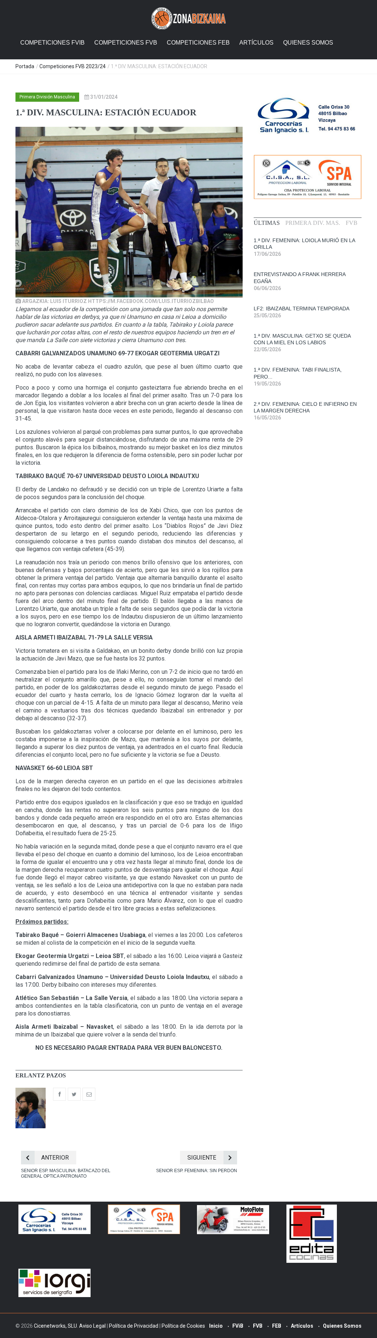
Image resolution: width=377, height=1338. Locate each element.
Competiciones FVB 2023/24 (72, 66)
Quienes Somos (308, 42)
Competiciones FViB (52, 42)
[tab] (267, 223)
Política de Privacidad (133, 1326)
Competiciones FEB (198, 42)
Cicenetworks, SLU (55, 1326)
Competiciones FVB (125, 42)
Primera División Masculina (47, 97)
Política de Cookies (183, 1326)
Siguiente (201, 1157)
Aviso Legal (92, 1326)
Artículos (256, 42)
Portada (24, 66)
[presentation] (267, 223)
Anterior (55, 1157)
